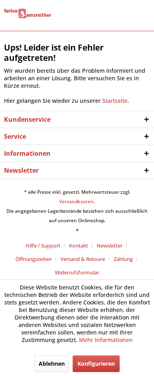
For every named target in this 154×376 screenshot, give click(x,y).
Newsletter (109, 245)
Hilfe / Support (43, 245)
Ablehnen (52, 363)
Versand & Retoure (82, 259)
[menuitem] (46, 245)
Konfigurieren (96, 363)
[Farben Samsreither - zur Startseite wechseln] (27, 13)
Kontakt (78, 245)
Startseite (115, 100)
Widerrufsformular (77, 272)
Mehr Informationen (106, 340)
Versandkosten (76, 201)
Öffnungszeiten (33, 259)
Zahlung (123, 259)
